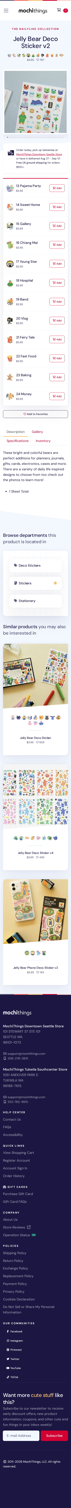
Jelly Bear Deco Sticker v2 (35, 42)
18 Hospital (24, 280)
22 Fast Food (26, 356)
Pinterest (17, 1349)
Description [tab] (16, 432)
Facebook (18, 1331)
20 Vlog (22, 318)
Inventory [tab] (43, 441)
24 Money (24, 394)
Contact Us (12, 1119)
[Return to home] (33, 10)
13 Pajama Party (28, 186)
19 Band (22, 299)
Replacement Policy (18, 1276)
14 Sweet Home (28, 204)
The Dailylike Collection (35, 29)
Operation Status (17, 1235)
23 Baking (23, 375)
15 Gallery (23, 224)
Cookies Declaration (19, 1299)
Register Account (16, 1160)
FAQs (7, 1127)
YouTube (17, 1368)
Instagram (18, 1340)
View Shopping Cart (18, 1152)
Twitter (16, 1359)
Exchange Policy (15, 1268)
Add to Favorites (37, 414)
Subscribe (57, 1435)
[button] (35, 102)
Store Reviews (14, 1227)
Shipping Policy (14, 1253)
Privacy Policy (13, 1291)
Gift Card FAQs (15, 1201)
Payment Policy (15, 1284)
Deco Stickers (30, 565)
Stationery (27, 601)
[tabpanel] (35, 472)
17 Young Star (26, 261)
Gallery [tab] (37, 432)
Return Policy (13, 1260)
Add (60, 188)
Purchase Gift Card (18, 1194)
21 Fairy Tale (25, 337)
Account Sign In (15, 1168)
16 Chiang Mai (27, 242)
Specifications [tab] (18, 441)
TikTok (15, 1377)
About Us (10, 1219)
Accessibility (13, 1135)
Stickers (25, 583)
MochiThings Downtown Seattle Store (39, 154)
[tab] (7, 137)
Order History (14, 1176)
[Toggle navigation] (6, 10)
